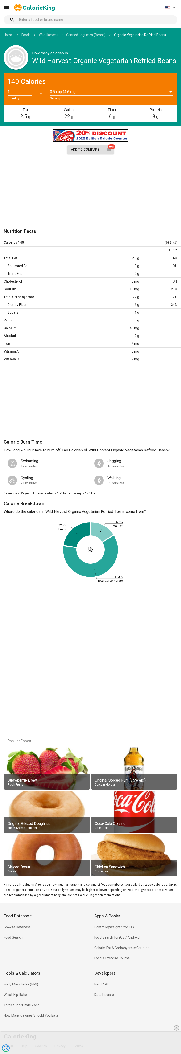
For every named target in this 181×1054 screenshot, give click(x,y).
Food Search (13, 937)
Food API (101, 984)
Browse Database (17, 927)
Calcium (10, 328)
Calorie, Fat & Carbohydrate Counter (121, 948)
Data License (104, 995)
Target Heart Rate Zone (22, 1005)
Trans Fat (15, 274)
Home (8, 35)
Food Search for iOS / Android (117, 937)
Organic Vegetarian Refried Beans (140, 35)
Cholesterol (13, 281)
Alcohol (10, 336)
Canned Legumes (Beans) (86, 35)
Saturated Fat (18, 266)
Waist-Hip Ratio (15, 995)
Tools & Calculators (22, 973)
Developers (105, 973)
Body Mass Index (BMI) (21, 984)
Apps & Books (107, 915)
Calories (10, 242)
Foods (26, 35)
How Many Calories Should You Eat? (31, 1015)
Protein (9, 320)
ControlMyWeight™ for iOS (114, 927)
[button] (170, 7)
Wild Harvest (48, 35)
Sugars (13, 312)
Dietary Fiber (17, 305)
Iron (7, 343)
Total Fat (10, 258)
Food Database (18, 915)
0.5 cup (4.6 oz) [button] (63, 91)
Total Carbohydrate (19, 297)
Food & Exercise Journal (112, 958)
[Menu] (6, 7)
